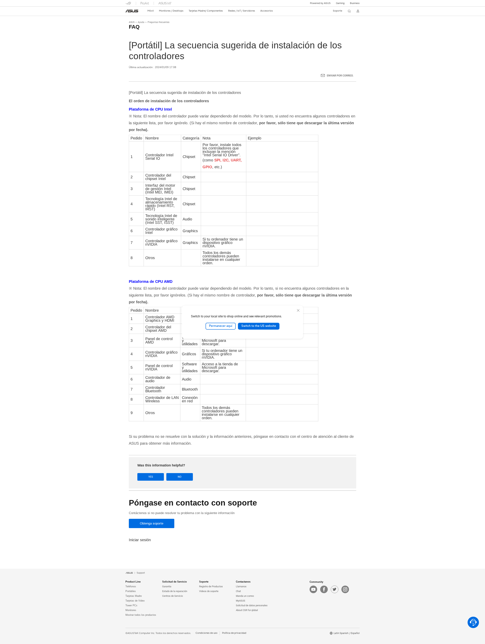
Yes (150, 476)
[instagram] (345, 589)
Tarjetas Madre (133, 596)
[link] (131, 11)
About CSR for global (247, 610)
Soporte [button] (203, 581)
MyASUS (240, 600)
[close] (298, 310)
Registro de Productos (211, 586)
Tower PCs (131, 605)
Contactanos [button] (243, 581)
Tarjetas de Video (135, 600)
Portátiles (130, 591)
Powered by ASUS (320, 3)
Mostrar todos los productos (140, 615)
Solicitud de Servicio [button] (174, 581)
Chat (238, 591)
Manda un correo (245, 596)
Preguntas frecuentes (158, 22)
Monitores (130, 610)
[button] (340, 3)
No (179, 476)
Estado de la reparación (174, 591)
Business (355, 3)
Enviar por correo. (340, 75)
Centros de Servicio (172, 596)
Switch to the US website (258, 326)
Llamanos (241, 586)
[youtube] (313, 589)
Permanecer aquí (220, 326)
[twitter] (334, 589)
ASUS (132, 22)
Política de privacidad (234, 633)
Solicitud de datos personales (252, 605)
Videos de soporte (208, 591)
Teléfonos (130, 586)
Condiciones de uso (206, 633)
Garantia (166, 586)
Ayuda (141, 22)
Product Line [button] (133, 581)
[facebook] (324, 589)
